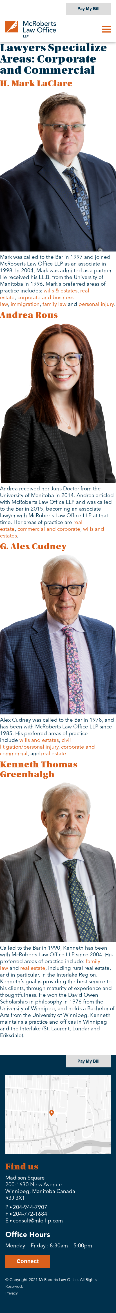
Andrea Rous (29, 315)
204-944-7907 (30, 1207)
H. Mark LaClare (36, 84)
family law (54, 304)
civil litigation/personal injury (35, 743)
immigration (25, 304)
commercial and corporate (48, 529)
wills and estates (39, 740)
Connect (28, 1261)
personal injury (96, 304)
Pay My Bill (88, 8)
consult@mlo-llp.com (38, 1221)
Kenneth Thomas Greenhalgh (39, 769)
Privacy (11, 1293)
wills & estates (60, 291)
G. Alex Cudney (33, 546)
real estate (53, 753)
